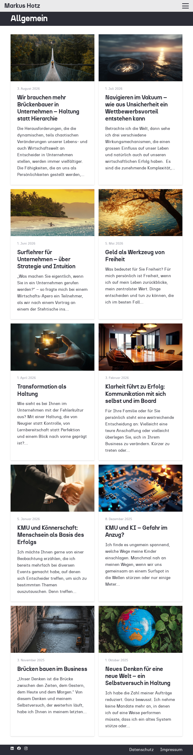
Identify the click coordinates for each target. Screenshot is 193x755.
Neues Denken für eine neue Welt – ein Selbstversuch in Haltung (137, 676)
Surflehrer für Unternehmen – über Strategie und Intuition (46, 259)
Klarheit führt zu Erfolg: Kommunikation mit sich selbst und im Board (135, 394)
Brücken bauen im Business (52, 669)
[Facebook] (19, 748)
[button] (185, 6)
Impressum (171, 750)
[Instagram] (26, 749)
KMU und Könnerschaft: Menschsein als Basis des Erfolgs (50, 535)
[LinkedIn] (12, 748)
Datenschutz (141, 750)
